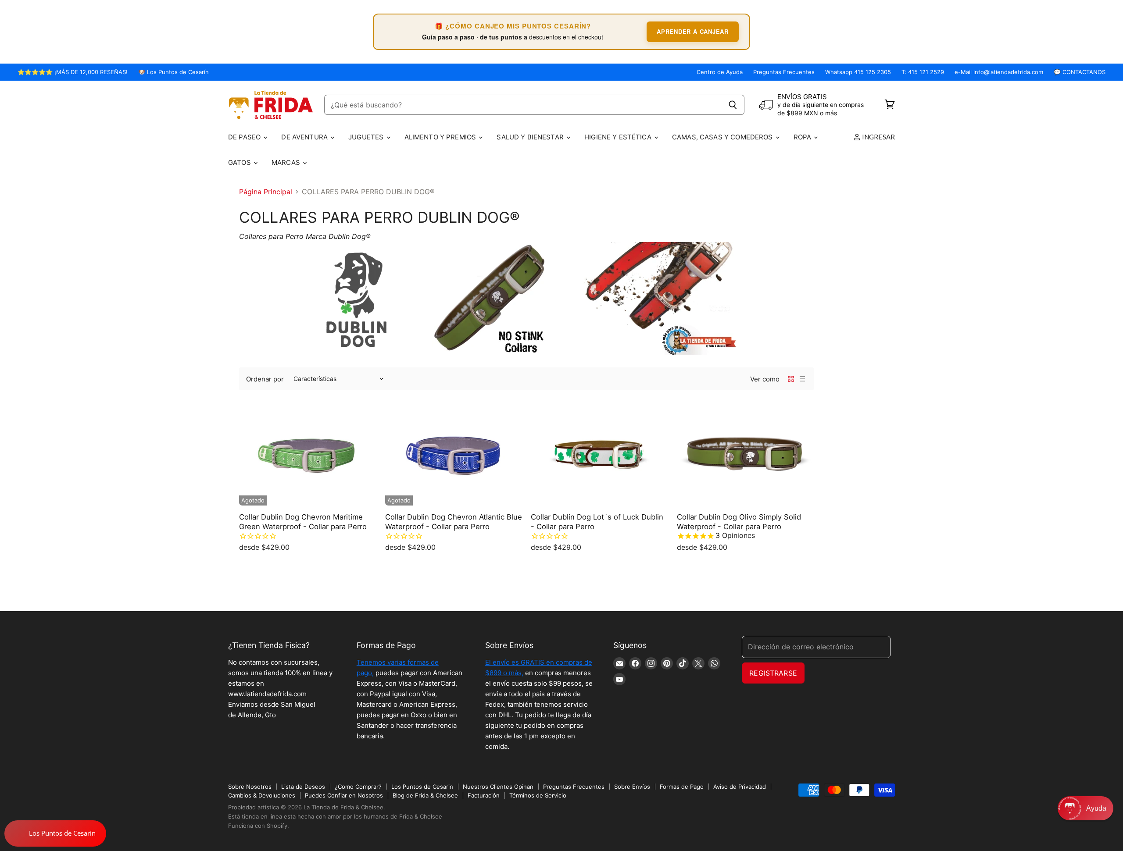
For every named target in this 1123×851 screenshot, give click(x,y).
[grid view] (791, 378)
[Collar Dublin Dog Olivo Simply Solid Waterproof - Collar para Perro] (745, 453)
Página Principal (265, 192)
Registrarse (773, 673)
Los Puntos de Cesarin (422, 786)
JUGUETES (366, 137)
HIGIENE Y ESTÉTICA (618, 137)
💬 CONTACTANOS (1079, 72)
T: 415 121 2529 (922, 72)
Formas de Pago (682, 786)
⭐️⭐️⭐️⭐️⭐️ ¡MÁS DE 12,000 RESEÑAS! (73, 72)
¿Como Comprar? (358, 786)
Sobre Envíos (632, 786)
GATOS (240, 162)
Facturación (484, 795)
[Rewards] (55, 833)
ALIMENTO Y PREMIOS (441, 137)
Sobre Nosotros (250, 786)
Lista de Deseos (303, 786)
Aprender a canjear (693, 31)
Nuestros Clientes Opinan (498, 786)
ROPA (803, 137)
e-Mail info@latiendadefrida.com (999, 72)
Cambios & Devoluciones (261, 795)
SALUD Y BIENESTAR (531, 137)
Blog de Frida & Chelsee (425, 795)
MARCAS (287, 162)
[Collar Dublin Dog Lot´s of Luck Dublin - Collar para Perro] (599, 453)
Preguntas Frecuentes (784, 72)
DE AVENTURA (305, 137)
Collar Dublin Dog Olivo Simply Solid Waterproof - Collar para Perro (739, 522)
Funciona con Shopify (257, 825)
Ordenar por (265, 379)
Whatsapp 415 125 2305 (858, 72)
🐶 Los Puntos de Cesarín (173, 72)
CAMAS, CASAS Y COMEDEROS (723, 137)
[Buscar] (732, 105)
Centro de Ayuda (720, 72)
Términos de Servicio (537, 795)
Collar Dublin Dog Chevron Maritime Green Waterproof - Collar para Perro (303, 522)
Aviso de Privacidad (739, 786)
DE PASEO (245, 137)
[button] (1085, 808)
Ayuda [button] (1096, 808)
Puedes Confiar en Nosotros (344, 795)
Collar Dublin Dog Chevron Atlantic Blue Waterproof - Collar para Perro (453, 522)
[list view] (802, 378)
